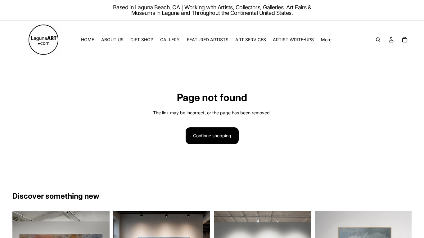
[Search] (378, 39)
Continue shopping (212, 135)
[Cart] (405, 39)
